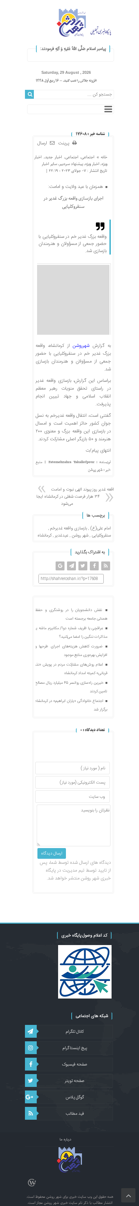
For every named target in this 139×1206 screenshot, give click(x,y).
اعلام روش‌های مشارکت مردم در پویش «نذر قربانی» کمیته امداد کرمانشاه (71, 669)
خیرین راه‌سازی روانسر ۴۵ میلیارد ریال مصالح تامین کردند (71, 687)
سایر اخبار (49, 163)
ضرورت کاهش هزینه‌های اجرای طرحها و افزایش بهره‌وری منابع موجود (71, 650)
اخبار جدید (53, 157)
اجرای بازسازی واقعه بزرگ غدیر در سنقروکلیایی (73, 202)
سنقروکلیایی (101, 535)
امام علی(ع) (100, 528)
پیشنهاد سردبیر (71, 163)
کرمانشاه (44, 535)
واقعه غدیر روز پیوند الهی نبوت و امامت (83, 489)
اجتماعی (87, 157)
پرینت (65, 143)
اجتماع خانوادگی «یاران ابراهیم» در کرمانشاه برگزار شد (71, 705)
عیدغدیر (61, 535)
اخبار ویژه (92, 163)
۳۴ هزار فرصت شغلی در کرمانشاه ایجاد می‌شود (67, 500)
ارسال (42, 143)
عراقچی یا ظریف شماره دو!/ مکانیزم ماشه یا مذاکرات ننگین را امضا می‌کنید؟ (71, 632)
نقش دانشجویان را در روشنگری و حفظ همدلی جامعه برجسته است (71, 614)
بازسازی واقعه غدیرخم (68, 528)
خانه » (100, 157)
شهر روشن (80, 535)
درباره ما (65, 1140)
